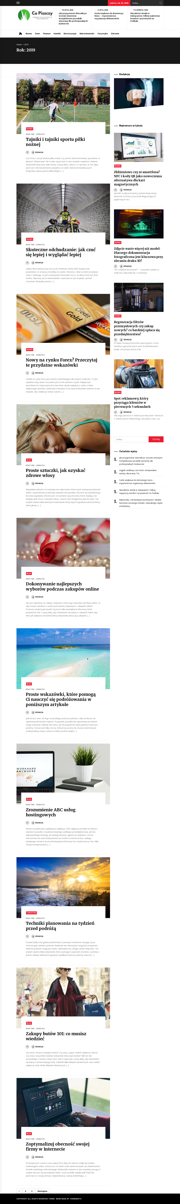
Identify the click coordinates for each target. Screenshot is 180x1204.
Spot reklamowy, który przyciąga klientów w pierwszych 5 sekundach (132, 403)
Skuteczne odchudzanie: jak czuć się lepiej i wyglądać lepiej (61, 252)
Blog (29, 460)
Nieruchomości (87, 33)
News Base (61, 1199)
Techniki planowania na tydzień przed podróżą (60, 926)
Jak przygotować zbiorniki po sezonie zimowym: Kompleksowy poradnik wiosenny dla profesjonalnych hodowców (73, 18)
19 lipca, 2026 (67, 10)
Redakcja (39, 152)
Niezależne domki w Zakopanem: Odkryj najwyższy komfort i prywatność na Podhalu (145, 17)
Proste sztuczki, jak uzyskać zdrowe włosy (55, 473)
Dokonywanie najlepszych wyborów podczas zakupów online (62, 586)
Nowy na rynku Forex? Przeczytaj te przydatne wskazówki (61, 362)
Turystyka (102, 33)
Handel (57, 33)
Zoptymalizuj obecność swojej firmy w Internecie (58, 1146)
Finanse (46, 33)
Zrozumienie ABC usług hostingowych (51, 812)
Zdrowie (115, 33)
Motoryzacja (70, 33)
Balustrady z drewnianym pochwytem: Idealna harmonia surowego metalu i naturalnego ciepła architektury (140, 502)
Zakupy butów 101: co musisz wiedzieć (56, 1036)
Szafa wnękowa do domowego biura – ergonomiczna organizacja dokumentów (108, 16)
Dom (37, 33)
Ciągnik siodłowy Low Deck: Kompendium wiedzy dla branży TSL (138, 472)
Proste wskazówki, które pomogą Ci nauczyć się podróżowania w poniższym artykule (61, 699)
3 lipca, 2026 (103, 10)
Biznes (29, 33)
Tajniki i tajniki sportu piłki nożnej (55, 142)
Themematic (76, 1199)
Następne (42, 1191)
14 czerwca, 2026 (140, 10)
